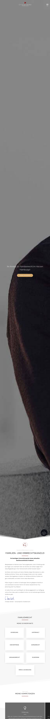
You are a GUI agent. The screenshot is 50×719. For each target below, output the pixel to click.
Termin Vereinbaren (25, 275)
